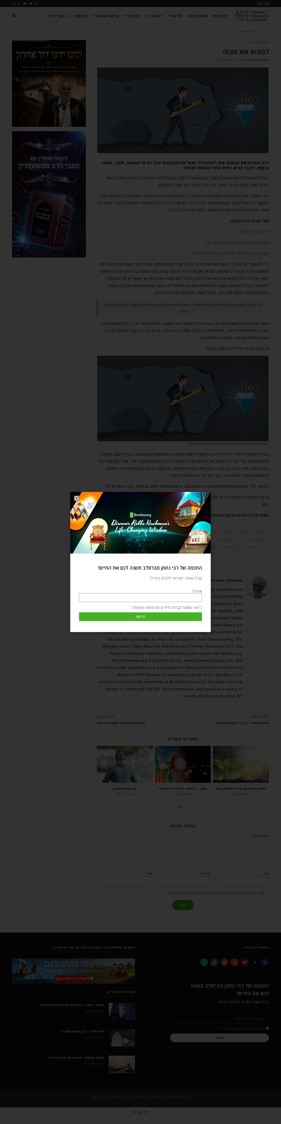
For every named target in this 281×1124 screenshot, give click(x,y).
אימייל (197, 591)
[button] (77, 498)
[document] (140, 562)
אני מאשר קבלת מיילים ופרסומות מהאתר (165, 607)
